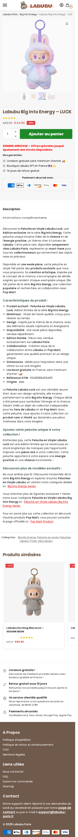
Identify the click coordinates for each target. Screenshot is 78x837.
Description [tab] (11, 209)
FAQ (5, 776)
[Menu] (8, 5)
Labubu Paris (10, 14)
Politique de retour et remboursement (28, 745)
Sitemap (8, 786)
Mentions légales (14, 754)
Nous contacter (13, 772)
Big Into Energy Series (22, 486)
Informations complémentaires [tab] (25, 218)
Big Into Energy (28, 14)
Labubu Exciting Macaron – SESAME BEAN (25, 629)
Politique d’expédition (17, 740)
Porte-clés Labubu (41, 541)
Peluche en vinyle (47, 537)
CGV (6, 750)
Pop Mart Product (41, 521)
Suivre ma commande (18, 781)
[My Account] (61, 5)
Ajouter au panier (46, 134)
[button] (67, 24)
